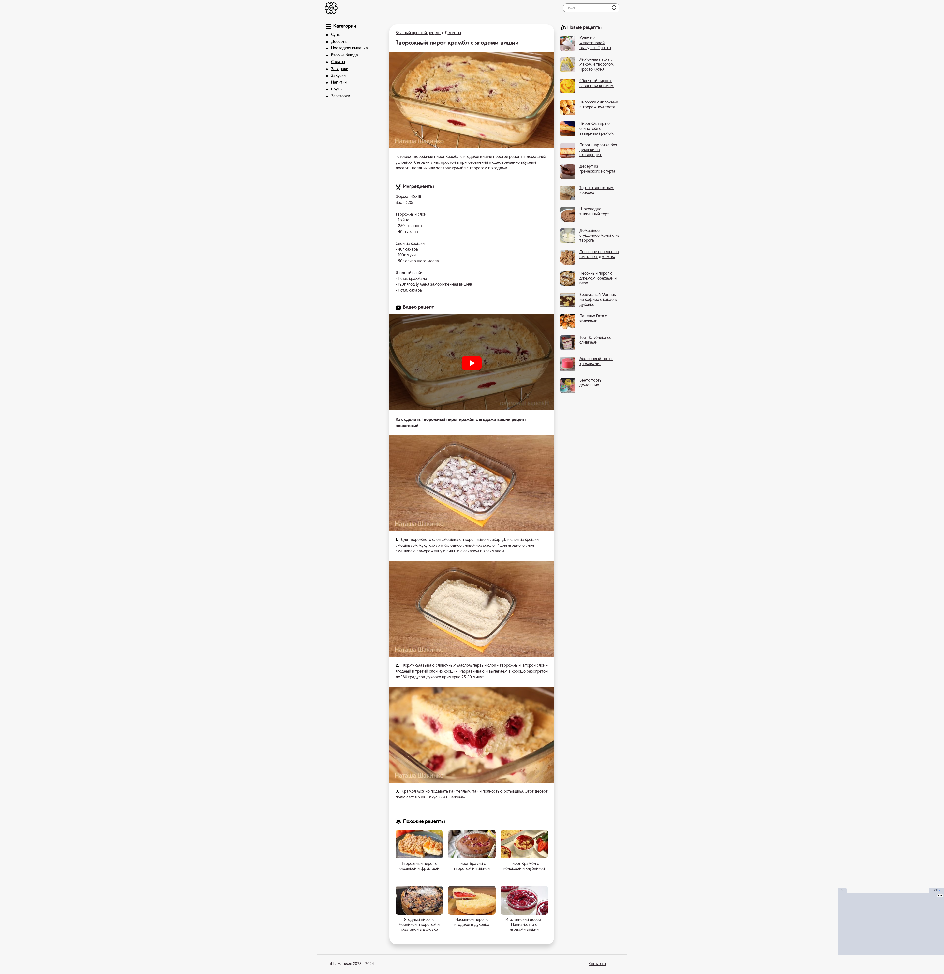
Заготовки (340, 96)
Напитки (339, 83)
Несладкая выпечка (349, 48)
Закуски (338, 76)
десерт (402, 168)
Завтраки (339, 69)
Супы (335, 35)
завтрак (443, 168)
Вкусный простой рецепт (418, 33)
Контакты (597, 964)
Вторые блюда (344, 55)
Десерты (339, 42)
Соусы (336, 89)
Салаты (338, 62)
